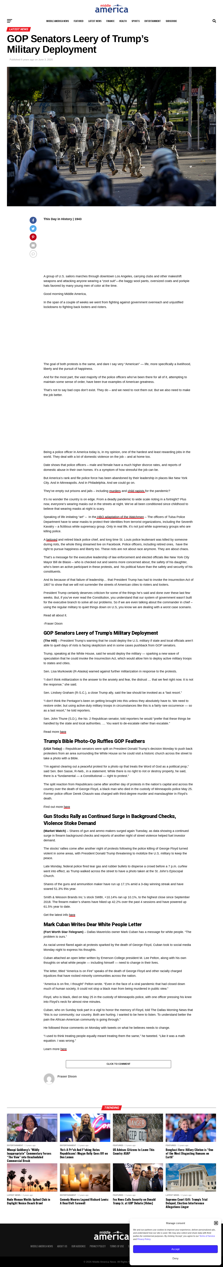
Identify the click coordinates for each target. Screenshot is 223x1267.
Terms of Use (117, 1246)
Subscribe (171, 21)
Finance (110, 21)
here (63, 731)
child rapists (136, 491)
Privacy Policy (143, 1239)
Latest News (94, 21)
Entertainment (152, 21)
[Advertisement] (118, 249)
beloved (51, 539)
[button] (216, 1223)
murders (115, 491)
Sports (136, 21)
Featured (78, 21)
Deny (175, 1258)
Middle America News (57, 21)
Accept (175, 1249)
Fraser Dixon (67, 1076)
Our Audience (78, 1246)
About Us (62, 1246)
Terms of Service (207, 1236)
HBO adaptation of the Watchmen (120, 517)
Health (123, 21)
